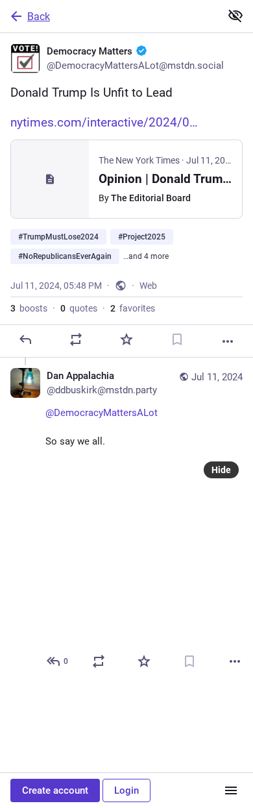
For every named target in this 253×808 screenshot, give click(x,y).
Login (126, 790)
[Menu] (231, 790)
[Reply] (25, 339)
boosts (28, 308)
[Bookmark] (177, 339)
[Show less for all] (235, 15)
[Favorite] (126, 339)
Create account (55, 790)
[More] (227, 341)
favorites (132, 308)
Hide (221, 470)
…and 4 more (146, 256)
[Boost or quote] (76, 339)
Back (38, 16)
